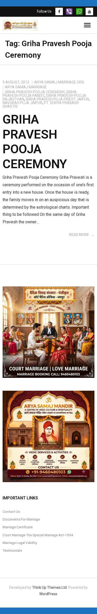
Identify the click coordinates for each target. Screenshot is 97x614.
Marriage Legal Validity (20, 543)
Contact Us (11, 511)
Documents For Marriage (21, 519)
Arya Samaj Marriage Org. (59, 82)
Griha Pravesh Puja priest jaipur (57, 99)
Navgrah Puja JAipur (22, 103)
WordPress (48, 594)
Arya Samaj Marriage (26, 87)
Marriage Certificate (18, 527)
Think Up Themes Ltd (49, 587)
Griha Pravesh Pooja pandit (40, 94)
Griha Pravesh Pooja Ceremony (35, 92)
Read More (79, 235)
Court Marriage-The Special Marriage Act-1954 (38, 535)
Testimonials (12, 550)
